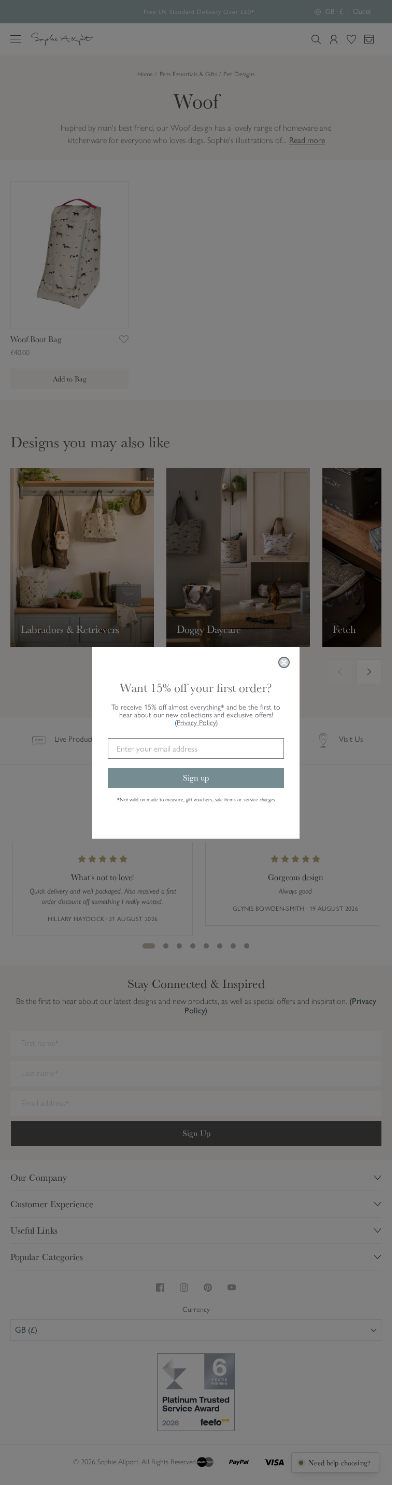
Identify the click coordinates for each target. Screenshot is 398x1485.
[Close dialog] (284, 662)
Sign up (196, 777)
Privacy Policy (197, 722)
